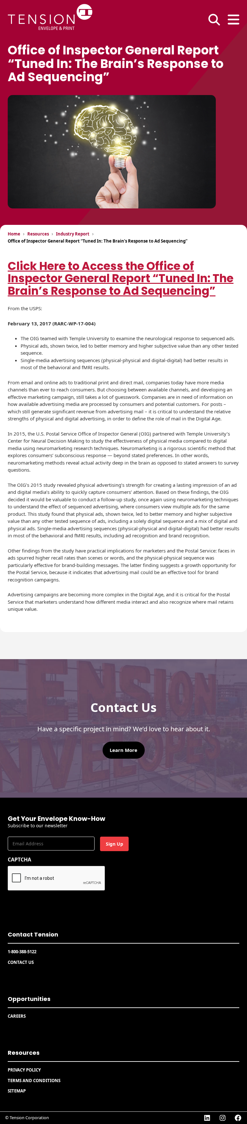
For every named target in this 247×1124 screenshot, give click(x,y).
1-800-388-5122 (22, 952)
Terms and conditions (34, 1080)
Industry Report (72, 234)
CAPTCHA (19, 859)
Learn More (123, 750)
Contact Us (21, 962)
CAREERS (17, 1016)
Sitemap (17, 1091)
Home (14, 234)
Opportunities (29, 999)
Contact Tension (33, 934)
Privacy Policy (24, 1070)
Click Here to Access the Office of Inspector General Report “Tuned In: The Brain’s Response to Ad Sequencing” (120, 278)
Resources (38, 234)
